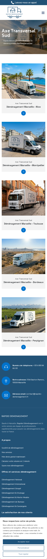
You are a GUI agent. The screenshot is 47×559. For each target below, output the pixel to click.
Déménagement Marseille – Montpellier (23, 165)
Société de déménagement (13, 448)
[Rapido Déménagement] (14, 12)
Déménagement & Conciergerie (14, 506)
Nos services (7, 452)
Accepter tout (23, 542)
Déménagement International (13, 484)
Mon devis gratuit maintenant (13, 457)
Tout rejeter (23, 554)
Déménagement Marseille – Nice (24, 106)
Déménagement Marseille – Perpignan (23, 340)
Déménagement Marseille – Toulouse (23, 223)
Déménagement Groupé (11, 488)
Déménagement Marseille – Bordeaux (24, 282)
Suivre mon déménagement (13, 465)
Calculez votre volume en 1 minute (16, 461)
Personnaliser (23, 548)
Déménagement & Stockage (13, 493)
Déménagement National (12, 479)
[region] (23, 538)
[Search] (37, 12)
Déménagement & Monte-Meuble (15, 497)
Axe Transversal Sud (23, 103)
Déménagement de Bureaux (13, 502)
